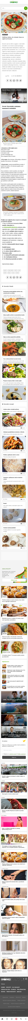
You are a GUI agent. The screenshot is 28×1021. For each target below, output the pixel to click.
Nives (13, 272)
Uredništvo (12, 997)
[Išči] (25, 8)
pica (19, 270)
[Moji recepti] (16, 1019)
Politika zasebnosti (21, 1000)
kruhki (5, 272)
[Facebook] (7, 80)
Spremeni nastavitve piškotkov (9, 1000)
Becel (16, 270)
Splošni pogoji (6, 1003)
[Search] (2, 1019)
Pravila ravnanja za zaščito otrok (18, 1003)
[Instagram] (26, 979)
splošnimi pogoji (12, 754)
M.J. (8, 75)
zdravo (9, 272)
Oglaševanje (5, 997)
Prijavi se (14, 757)
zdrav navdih (10, 270)
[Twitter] (10, 80)
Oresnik (17, 272)
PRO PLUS (18, 997)
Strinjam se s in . (15, 754)
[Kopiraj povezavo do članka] (20, 80)
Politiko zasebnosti (22, 754)
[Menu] (25, 1019)
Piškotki (23, 997)
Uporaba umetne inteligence (14, 1006)
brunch (5, 270)
